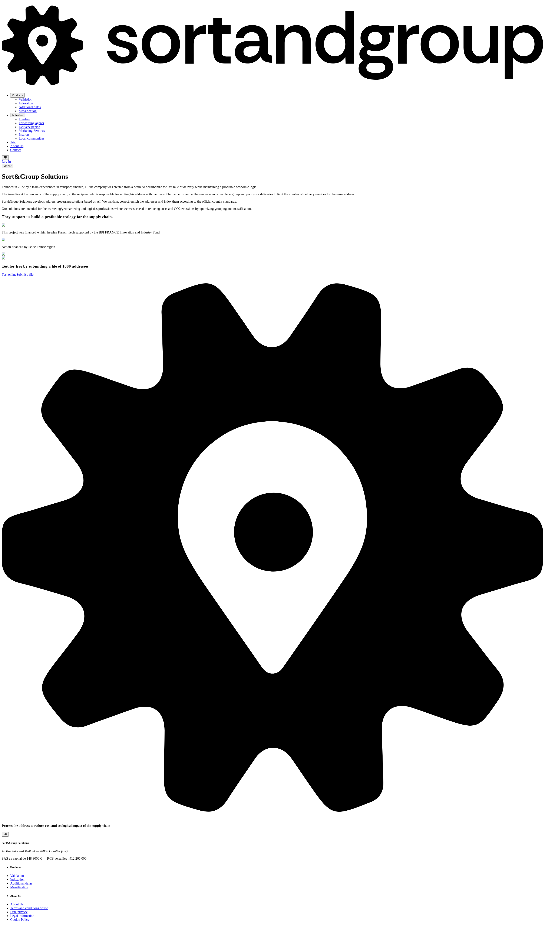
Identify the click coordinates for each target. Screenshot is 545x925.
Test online (9, 274)
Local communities (31, 138)
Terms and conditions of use (29, 908)
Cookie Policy (19, 919)
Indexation (26, 103)
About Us (16, 146)
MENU (7, 165)
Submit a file (24, 274)
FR (5, 157)
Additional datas (30, 107)
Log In (6, 161)
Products (17, 95)
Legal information (22, 916)
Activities (17, 115)
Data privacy (18, 912)
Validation (25, 99)
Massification (28, 111)
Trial (13, 142)
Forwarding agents (31, 123)
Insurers (24, 134)
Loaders (24, 119)
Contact (15, 150)
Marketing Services (32, 131)
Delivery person (29, 127)
